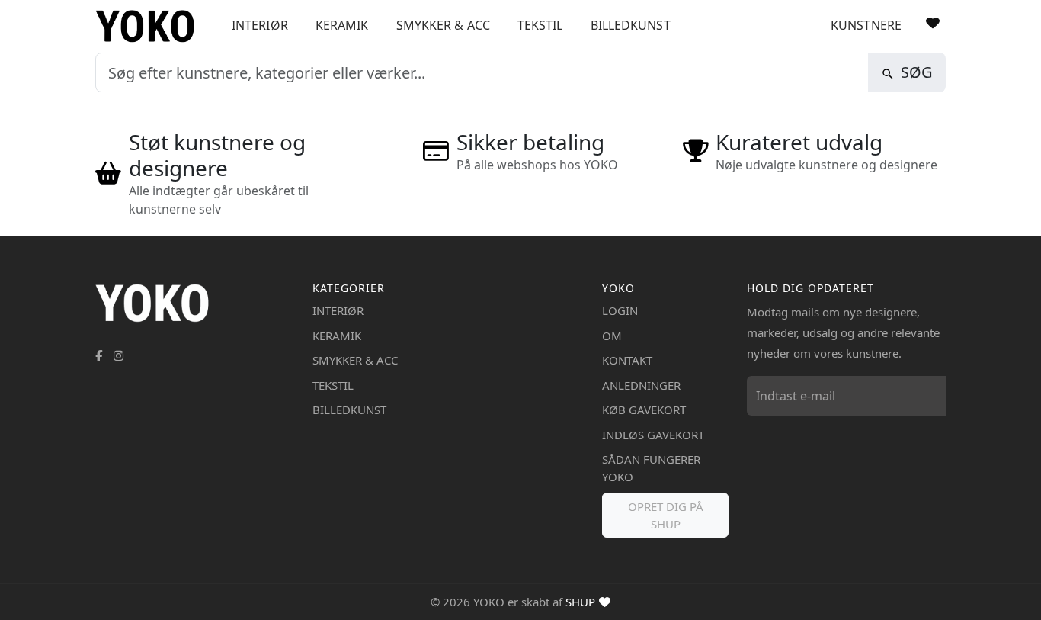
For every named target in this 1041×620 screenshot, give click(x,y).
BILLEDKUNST (631, 25)
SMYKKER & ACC (443, 25)
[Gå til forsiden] (150, 26)
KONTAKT (627, 360)
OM (612, 335)
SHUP (580, 601)
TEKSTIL (540, 25)
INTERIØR (260, 25)
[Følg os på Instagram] (118, 355)
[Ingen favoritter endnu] (933, 22)
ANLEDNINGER (641, 385)
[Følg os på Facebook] (98, 355)
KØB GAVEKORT (644, 409)
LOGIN (620, 310)
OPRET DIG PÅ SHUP (665, 515)
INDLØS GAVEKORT (653, 434)
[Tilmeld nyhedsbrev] (930, 396)
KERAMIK (342, 25)
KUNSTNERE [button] (866, 25)
